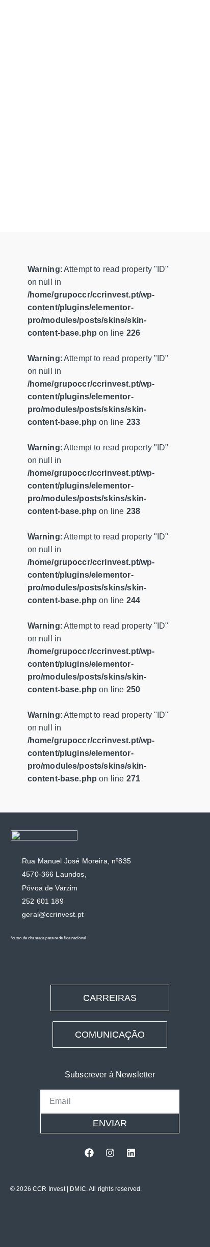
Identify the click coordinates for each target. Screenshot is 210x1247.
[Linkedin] (131, 1153)
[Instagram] (110, 1153)
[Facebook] (89, 1153)
